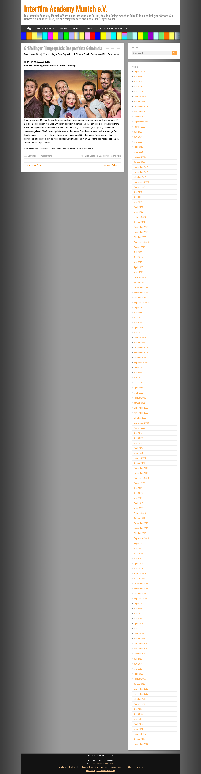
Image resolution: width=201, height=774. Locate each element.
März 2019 (138, 508)
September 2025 (141, 122)
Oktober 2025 (140, 117)
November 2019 (141, 473)
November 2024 (141, 172)
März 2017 (138, 629)
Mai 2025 (138, 142)
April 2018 (138, 563)
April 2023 (138, 267)
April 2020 (138, 448)
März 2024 (138, 212)
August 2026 (139, 71)
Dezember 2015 (141, 689)
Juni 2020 (138, 438)
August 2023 (139, 247)
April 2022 (138, 327)
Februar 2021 (140, 398)
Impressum (90, 771)
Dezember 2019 (141, 468)
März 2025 (138, 152)
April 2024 (138, 207)
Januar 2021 (139, 403)
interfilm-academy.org (134, 767)
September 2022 (141, 302)
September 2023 (141, 242)
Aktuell (63, 28)
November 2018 (141, 528)
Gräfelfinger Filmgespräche (40, 156)
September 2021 (141, 363)
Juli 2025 (138, 132)
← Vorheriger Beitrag (33, 165)
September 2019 (141, 478)
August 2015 (139, 704)
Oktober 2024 (140, 177)
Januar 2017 (139, 639)
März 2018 (138, 568)
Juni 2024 (138, 197)
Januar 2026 (139, 102)
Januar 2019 (139, 518)
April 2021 (138, 388)
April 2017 (138, 623)
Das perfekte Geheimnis (110, 156)
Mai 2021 (138, 383)
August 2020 (139, 428)
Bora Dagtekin (91, 156)
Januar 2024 (139, 222)
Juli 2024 (138, 192)
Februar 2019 (140, 513)
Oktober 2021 (140, 357)
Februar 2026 (140, 97)
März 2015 (138, 729)
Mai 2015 (138, 719)
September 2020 (141, 423)
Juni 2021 (138, 378)
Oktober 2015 (140, 699)
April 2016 (138, 674)
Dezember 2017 (141, 583)
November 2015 (141, 694)
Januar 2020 (139, 463)
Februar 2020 (140, 458)
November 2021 (141, 352)
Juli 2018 (138, 548)
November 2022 (141, 292)
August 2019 (139, 483)
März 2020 (138, 453)
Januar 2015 (139, 739)
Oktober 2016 (140, 654)
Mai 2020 (138, 443)
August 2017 (139, 603)
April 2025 (138, 147)
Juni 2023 (138, 257)
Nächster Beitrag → (112, 165)
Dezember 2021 (141, 347)
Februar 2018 (140, 573)
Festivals (89, 28)
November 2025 (141, 112)
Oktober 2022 (140, 297)
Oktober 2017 (140, 593)
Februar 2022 (140, 337)
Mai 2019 (138, 498)
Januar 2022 (139, 342)
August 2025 (139, 127)
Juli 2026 (138, 76)
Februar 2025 (140, 157)
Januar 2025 (139, 162)
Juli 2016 (138, 659)
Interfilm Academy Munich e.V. (65, 8)
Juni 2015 (138, 714)
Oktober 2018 (140, 533)
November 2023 (141, 232)
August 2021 (139, 368)
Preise (76, 28)
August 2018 (139, 543)
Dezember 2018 (141, 523)
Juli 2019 (138, 488)
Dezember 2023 (141, 227)
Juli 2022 (138, 312)
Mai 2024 (138, 202)
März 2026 (138, 91)
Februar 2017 (140, 634)
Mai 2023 (138, 262)
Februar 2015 (140, 734)
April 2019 (138, 503)
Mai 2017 (138, 618)
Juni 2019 (138, 493)
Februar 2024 (140, 217)
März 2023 (138, 272)
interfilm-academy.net (114, 767)
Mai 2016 (138, 669)
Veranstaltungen (45, 28)
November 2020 (141, 413)
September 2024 (141, 182)
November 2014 (141, 744)
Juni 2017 (138, 613)
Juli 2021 (138, 373)
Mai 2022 (138, 322)
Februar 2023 (140, 277)
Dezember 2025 (141, 107)
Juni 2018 (138, 553)
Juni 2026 (138, 81)
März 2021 (138, 393)
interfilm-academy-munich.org (90, 767)
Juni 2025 (138, 137)
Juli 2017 (138, 608)
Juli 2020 (138, 433)
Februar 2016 (140, 679)
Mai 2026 (138, 86)
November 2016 (141, 649)
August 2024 (139, 187)
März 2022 (138, 332)
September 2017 (141, 598)
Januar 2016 (139, 684)
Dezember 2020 (141, 408)
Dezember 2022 (141, 287)
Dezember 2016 (141, 644)
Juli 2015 (138, 709)
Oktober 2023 (140, 237)
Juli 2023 (138, 252)
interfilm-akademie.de (67, 767)
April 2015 (138, 724)
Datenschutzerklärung (106, 771)
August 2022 (139, 307)
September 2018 (141, 538)
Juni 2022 (138, 317)
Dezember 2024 (141, 167)
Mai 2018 (138, 558)
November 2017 (141, 588)
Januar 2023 (139, 282)
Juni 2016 (138, 664)
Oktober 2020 (140, 418)
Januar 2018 (139, 578)
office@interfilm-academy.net (103, 764)
